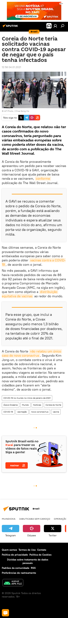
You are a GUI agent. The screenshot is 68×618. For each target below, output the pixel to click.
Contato (41, 549)
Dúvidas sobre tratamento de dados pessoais (27, 561)
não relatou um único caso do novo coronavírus (32, 353)
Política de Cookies (40, 554)
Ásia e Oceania (10, 404)
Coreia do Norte (53, 404)
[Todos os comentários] (5, 612)
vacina (56, 411)
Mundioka (8, 518)
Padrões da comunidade (15, 568)
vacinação (22, 411)
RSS (33, 568)
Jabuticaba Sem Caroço (34, 518)
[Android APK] (13, 583)
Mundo (25, 404)
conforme (43, 178)
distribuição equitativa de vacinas (30, 294)
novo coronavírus (39, 411)
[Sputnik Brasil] (11, 27)
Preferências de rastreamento (19, 572)
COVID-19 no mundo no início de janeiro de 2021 (27, 398)
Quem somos (9, 549)
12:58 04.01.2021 (11, 67)
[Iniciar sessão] (55, 25)
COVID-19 (8, 411)
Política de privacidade (15, 554)
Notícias (37, 404)
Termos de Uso (27, 549)
